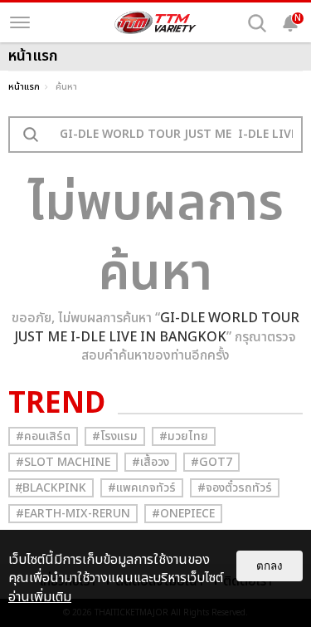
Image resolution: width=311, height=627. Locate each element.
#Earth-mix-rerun (73, 513)
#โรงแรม (115, 436)
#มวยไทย (183, 436)
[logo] (155, 22)
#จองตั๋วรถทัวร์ (234, 488)
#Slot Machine (63, 462)
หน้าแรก (24, 87)
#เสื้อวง (150, 462)
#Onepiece (183, 513)
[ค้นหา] (257, 23)
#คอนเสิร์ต (43, 436)
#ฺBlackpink (51, 488)
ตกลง (269, 566)
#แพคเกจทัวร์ (142, 488)
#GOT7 (211, 462)
